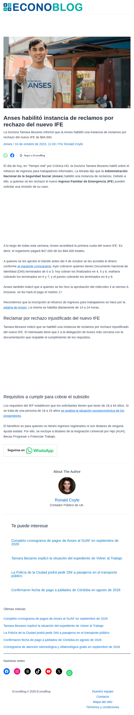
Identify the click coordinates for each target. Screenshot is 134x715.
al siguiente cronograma (34, 266)
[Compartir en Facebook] (12, 155)
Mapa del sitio (102, 702)
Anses (7, 144)
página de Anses (15, 307)
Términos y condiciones (102, 707)
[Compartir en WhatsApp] (5, 155)
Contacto (102, 696)
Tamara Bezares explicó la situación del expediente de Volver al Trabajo (66, 558)
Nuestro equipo (102, 691)
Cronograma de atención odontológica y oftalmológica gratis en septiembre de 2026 (61, 647)
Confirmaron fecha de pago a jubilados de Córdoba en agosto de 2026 (65, 590)
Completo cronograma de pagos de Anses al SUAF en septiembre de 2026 (64, 542)
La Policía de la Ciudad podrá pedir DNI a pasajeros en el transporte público (64, 574)
